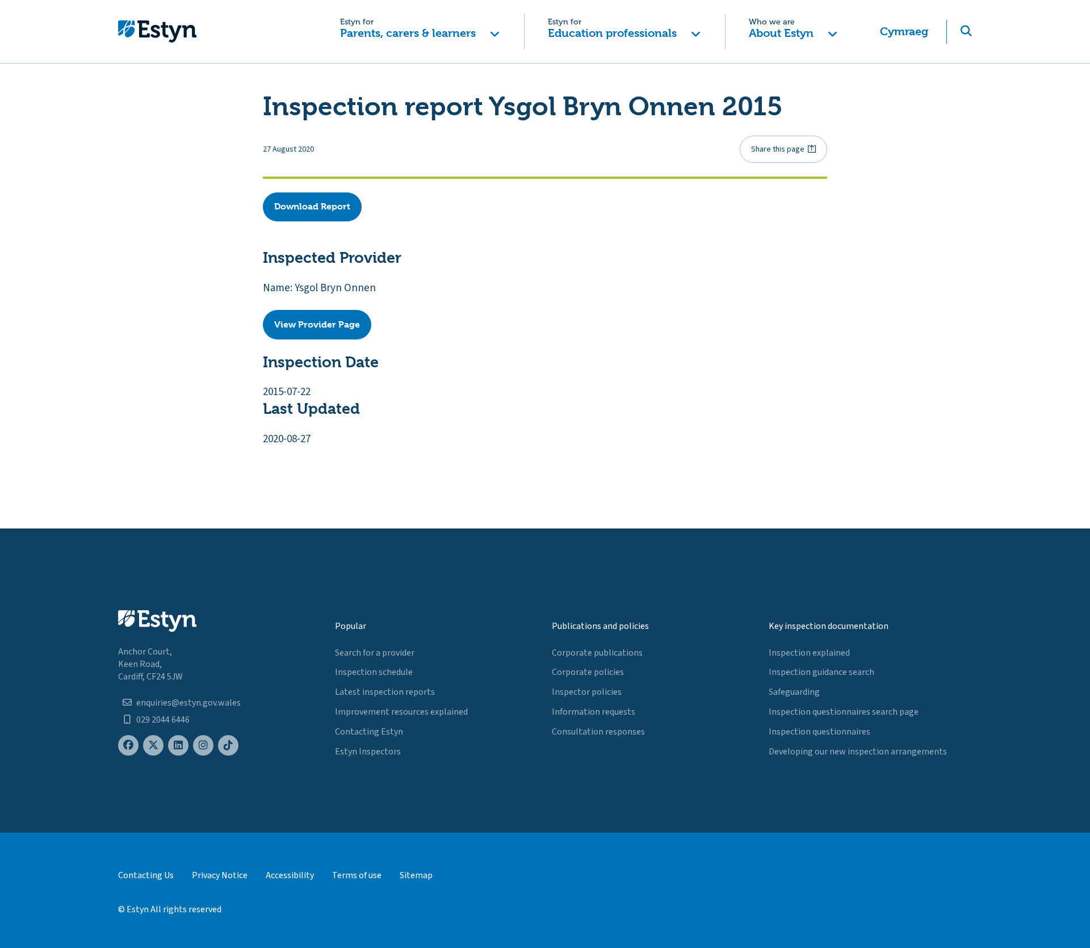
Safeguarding (794, 692)
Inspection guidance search (821, 672)
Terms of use (357, 875)
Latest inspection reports (385, 692)
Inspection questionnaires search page (844, 712)
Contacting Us (146, 875)
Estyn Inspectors (368, 751)
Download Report (312, 206)
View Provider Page (317, 324)
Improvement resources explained (401, 712)
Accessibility (290, 875)
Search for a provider (374, 653)
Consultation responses (598, 731)
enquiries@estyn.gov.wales (188, 703)
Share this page (777, 149)
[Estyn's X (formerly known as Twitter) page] (153, 746)
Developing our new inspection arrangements (858, 751)
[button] (419, 31)
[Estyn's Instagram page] (203, 746)
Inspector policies (587, 692)
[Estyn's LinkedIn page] (178, 746)
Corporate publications (597, 653)
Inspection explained (809, 653)
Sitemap (416, 875)
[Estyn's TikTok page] (228, 746)
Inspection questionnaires (819, 731)
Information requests (593, 712)
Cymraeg (904, 31)
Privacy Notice (220, 875)
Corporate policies (588, 672)
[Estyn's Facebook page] (128, 746)
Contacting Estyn (369, 731)
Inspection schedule (374, 672)
